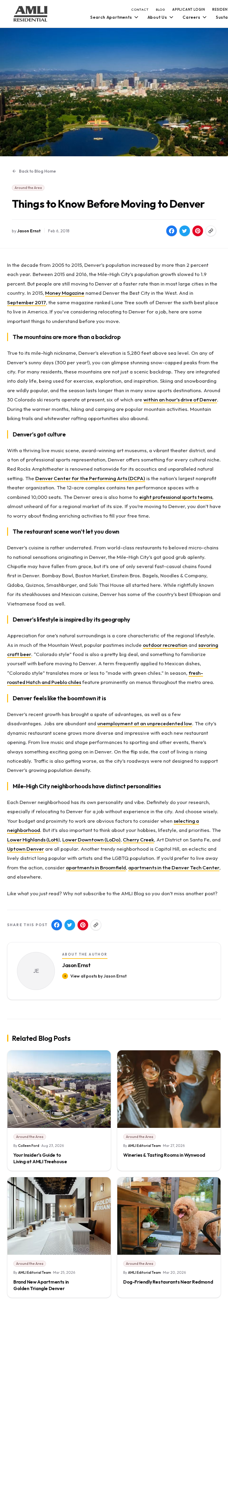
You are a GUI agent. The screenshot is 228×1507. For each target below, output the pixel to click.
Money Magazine (64, 293)
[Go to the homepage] (31, 14)
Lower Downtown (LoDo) (91, 839)
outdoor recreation (165, 645)
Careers (191, 17)
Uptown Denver (25, 849)
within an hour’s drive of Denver (180, 399)
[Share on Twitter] (184, 231)
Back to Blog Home (37, 171)
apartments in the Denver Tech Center (173, 867)
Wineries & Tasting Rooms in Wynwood (164, 1155)
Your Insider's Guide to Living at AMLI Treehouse (40, 1158)
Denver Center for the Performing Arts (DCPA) (90, 478)
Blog (160, 9)
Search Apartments (111, 17)
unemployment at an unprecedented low (144, 723)
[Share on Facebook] (171, 231)
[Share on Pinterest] (197, 231)
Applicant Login (188, 9)
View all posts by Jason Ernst (98, 976)
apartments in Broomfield (96, 867)
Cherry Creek (138, 839)
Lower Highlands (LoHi (32, 839)
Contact (140, 9)
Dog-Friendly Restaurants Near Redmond (168, 1282)
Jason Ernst (29, 231)
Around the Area (28, 187)
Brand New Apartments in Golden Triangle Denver (41, 1285)
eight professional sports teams (175, 497)
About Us (157, 17)
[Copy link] (210, 231)
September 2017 (26, 302)
